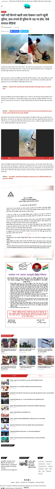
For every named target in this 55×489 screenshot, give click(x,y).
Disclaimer (31, 482)
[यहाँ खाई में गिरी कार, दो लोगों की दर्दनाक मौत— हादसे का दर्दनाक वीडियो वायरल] (27, 360)
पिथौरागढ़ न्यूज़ (48, 471)
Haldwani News (42, 463)
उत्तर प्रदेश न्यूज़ (41, 468)
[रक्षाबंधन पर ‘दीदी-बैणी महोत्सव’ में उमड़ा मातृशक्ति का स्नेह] (5, 414)
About (17, 482)
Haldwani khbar (49, 461)
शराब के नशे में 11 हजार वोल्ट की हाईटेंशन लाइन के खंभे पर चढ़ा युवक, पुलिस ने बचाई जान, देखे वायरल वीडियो (45, 350)
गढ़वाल (51, 468)
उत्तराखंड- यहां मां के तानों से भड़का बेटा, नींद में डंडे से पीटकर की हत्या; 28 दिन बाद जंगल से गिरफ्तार (27, 437)
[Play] (3, 158)
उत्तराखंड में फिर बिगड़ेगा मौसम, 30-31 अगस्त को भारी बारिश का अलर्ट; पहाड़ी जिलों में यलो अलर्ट (27, 399)
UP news (48, 463)
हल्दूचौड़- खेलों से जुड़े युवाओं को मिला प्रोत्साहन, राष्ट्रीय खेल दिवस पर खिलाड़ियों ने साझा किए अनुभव (27, 405)
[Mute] (49, 158)
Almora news (41, 461)
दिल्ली (43, 471)
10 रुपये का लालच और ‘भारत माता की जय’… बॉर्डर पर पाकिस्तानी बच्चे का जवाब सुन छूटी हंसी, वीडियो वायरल (9, 368)
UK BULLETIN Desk (8, 27)
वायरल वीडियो (4, 11)
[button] (27, 144)
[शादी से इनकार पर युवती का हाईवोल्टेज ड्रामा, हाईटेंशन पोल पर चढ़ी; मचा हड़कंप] (27, 343)
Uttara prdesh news (42, 466)
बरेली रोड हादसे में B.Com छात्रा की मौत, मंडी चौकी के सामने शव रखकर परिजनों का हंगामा (26, 386)
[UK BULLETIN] (27, 6)
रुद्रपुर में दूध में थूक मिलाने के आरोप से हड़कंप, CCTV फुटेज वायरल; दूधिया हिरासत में (25, 431)
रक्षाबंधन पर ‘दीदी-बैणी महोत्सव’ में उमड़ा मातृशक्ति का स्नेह (20, 412)
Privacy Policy (40, 482)
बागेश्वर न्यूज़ (40, 473)
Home (13, 482)
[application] (27, 144)
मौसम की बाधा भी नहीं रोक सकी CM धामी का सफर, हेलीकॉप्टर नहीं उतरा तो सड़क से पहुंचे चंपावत (31, 1)
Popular (41, 375)
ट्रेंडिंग (40, 471)
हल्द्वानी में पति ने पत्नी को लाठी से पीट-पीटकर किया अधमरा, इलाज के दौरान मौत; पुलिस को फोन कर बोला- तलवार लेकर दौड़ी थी (32, 393)
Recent (14, 375)
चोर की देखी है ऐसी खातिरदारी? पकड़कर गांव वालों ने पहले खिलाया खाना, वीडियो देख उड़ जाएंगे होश (8, 350)
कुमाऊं (47, 468)
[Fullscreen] (52, 158)
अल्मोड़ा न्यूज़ (50, 466)
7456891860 (18, 488)
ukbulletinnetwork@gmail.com (10, 470)
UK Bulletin (8, 485)
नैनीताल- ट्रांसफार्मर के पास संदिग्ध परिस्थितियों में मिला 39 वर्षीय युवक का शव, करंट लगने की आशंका (27, 418)
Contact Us (23, 482)
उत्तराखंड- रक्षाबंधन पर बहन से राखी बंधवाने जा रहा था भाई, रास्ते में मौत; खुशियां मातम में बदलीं (26, 380)
